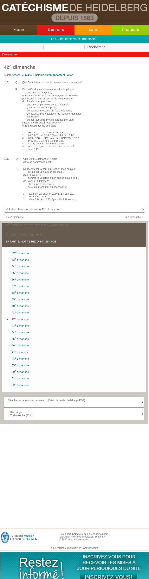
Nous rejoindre (59, 548)
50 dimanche (20, 371)
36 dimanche (20, 279)
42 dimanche (20, 319)
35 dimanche (20, 272)
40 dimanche (20, 305)
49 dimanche (20, 365)
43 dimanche (20, 325)
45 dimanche (20, 338)
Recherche (96, 47)
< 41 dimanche (15, 217)
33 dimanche (20, 259)
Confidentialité (90, 548)
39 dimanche (20, 299)
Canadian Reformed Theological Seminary (82, 536)
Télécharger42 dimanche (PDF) (20, 414)
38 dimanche (20, 292)
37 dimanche (20, 286)
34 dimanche (20, 266)
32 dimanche (20, 253)
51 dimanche (20, 378)
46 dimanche (20, 345)
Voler (70, 74)
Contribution (74, 548)
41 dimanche (20, 312)
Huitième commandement (49, 74)
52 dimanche (20, 385)
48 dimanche (20, 358)
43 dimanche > (134, 217)
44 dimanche (20, 332)
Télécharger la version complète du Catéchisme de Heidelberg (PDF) (46, 400)
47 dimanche (20, 352)
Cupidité (27, 74)
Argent (16, 74)
